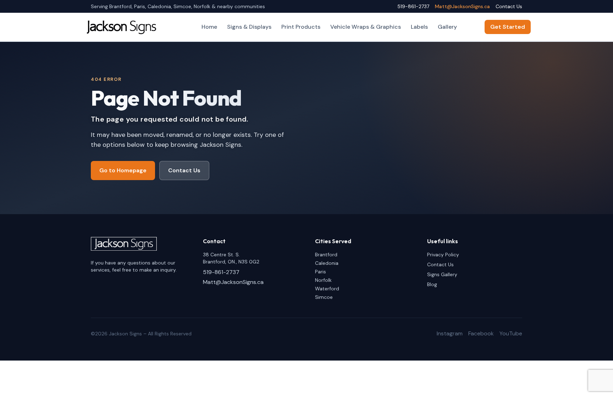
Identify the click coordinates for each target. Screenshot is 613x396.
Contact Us (509, 6)
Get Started (507, 26)
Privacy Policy (443, 254)
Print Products (300, 26)
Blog (432, 284)
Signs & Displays (249, 26)
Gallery (447, 26)
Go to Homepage (123, 170)
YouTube (510, 333)
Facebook (481, 333)
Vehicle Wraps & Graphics (365, 26)
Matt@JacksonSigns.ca (462, 6)
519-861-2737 (413, 6)
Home (209, 26)
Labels (419, 26)
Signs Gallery (442, 274)
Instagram (450, 333)
